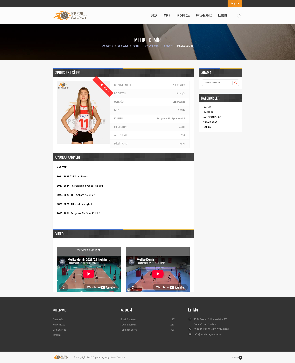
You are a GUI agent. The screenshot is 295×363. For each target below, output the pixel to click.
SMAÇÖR (208, 112)
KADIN (167, 15)
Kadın (136, 45)
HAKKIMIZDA (183, 15)
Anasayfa (107, 45)
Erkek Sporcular (129, 319)
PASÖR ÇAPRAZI (212, 117)
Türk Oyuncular (151, 45)
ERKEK (154, 15)
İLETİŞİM (222, 15)
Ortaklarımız (59, 329)
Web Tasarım (118, 357)
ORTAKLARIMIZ (204, 15)
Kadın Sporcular (129, 324)
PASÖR (207, 107)
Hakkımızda (59, 324)
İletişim (57, 334)
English (235, 3)
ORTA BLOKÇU (210, 122)
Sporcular (123, 45)
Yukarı (235, 357)
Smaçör (168, 45)
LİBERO (207, 127)
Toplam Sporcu (129, 329)
